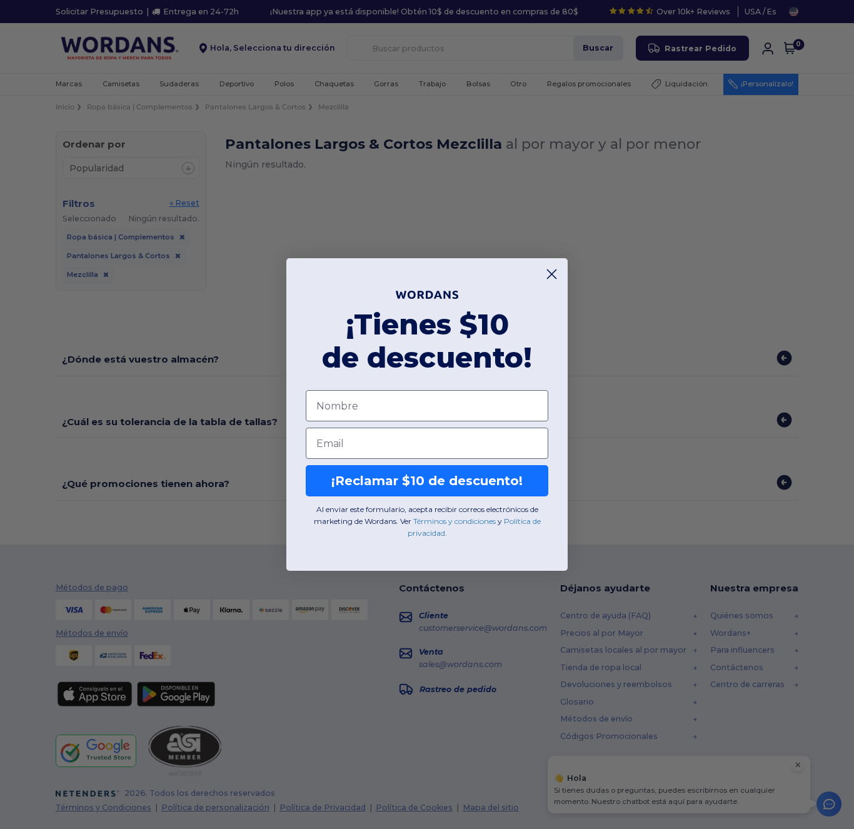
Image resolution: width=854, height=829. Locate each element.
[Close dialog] (552, 274)
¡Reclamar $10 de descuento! (427, 480)
